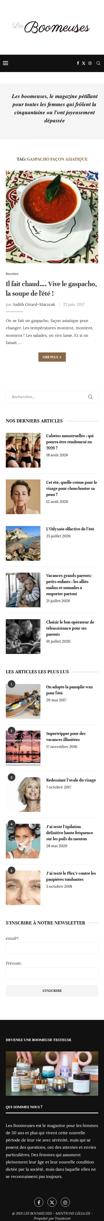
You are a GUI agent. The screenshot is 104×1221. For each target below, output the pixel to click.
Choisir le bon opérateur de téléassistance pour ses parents (70, 628)
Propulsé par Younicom (52, 1218)
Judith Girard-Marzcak (34, 304)
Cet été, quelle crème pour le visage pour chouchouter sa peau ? (71, 488)
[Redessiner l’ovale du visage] (23, 794)
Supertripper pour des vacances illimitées (66, 736)
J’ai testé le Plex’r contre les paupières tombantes (71, 876)
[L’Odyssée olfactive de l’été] (23, 543)
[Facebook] (78, 63)
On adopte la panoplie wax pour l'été (69, 690)
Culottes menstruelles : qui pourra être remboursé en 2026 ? (70, 441)
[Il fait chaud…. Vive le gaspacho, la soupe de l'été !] (52, 217)
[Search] (98, 63)
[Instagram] (90, 63)
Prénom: (14, 963)
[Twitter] (84, 63)
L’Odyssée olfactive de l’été (70, 529)
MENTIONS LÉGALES (72, 1213)
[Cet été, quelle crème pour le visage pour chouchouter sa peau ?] (23, 496)
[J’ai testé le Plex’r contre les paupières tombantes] (23, 887)
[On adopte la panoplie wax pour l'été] (23, 701)
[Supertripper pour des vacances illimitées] (23, 748)
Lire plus (50, 357)
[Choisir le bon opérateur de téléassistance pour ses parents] (23, 636)
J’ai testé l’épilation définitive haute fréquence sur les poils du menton (69, 832)
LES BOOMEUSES (37, 1213)
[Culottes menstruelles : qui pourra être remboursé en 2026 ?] (23, 450)
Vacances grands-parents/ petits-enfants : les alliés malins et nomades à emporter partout (69, 584)
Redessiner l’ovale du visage (71, 780)
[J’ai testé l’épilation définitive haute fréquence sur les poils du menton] (23, 841)
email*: (12, 938)
